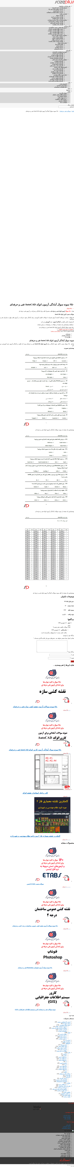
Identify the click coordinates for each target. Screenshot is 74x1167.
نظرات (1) (67, 337)
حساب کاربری (63, 93)
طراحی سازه (63, 14)
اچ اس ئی (67, 1040)
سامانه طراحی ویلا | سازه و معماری (57, 20)
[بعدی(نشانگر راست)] (71, 1166)
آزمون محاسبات (66, 1128)
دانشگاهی (67, 1043)
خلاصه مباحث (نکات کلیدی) (56, 41)
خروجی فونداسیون (58, 10)
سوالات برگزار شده (58, 36)
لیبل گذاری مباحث (62, 1090)
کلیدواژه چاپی (63, 84)
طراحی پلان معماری (57, 24)
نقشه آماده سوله (65, 1138)
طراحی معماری (62, 1029)
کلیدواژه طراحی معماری (56, 62)
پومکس (68, 1151)
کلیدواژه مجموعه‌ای (61, 1081)
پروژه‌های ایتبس (62, 1057)
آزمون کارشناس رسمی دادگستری (58, 27)
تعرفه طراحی (66, 1115)
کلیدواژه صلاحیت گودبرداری (55, 81)
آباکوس (65, 1054)
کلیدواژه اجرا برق (58, 70)
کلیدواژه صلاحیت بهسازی (56, 79)
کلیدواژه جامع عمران (57, 64)
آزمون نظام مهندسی (64, 1025)
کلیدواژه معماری (58, 61)
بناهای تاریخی (63, 1034)
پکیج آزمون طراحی (62, 85)
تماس (68, 91)
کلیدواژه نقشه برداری (57, 78)
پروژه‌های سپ (63, 1058)
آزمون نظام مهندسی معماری (55, 30)
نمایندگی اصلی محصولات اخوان (62, 1148)
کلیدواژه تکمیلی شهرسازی (56, 76)
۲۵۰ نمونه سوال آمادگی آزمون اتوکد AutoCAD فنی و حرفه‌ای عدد (56, 327)
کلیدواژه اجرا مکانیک (57, 73)
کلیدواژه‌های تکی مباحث (60, 67)
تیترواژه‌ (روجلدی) (62, 1087)
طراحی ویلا (67, 1133)
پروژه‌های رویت (63, 1084)
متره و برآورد (63, 1049)
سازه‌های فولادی (62, 1069)
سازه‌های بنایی (63, 1067)
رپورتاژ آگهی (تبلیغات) (61, 99)
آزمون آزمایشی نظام (57, 39)
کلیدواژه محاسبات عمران (56, 58)
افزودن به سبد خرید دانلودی (66, 329)
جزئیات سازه (59, 46)
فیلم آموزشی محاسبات (64, 1141)
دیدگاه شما (70, 652)
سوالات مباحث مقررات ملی (59, 35)
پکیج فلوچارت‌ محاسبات (60, 87)
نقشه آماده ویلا (59, 44)
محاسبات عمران (62, 1031)
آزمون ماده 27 (66, 1023)
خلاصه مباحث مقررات (64, 1145)
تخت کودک (67, 1150)
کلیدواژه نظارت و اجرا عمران (55, 56)
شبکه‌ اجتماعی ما (62, 96)
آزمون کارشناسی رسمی (63, 1022)
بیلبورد (65, 1055)
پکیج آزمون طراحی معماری (63, 1135)
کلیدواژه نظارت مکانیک (57, 71)
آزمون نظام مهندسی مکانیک (55, 33)
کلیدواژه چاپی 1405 (65, 1144)
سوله (65, 1072)
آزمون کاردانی (63, 1078)
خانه (73, 111)
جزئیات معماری (59, 47)
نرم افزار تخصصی (65, 1093)
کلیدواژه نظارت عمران (57, 55)
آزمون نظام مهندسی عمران (55, 29)
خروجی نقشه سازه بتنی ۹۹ (56, 9)
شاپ (69, 82)
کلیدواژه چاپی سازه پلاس (56, 65)
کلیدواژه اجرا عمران (57, 53)
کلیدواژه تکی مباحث (61, 1080)
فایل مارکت (67, 26)
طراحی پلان (67, 1118)
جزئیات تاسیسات (58, 49)
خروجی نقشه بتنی (65, 1153)
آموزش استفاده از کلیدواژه (60, 52)
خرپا (66, 1064)
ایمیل (72, 658)
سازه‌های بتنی (63, 1066)
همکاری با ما (63, 102)
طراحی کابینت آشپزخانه (56, 23)
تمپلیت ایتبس (63, 1063)
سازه (69, 1052)
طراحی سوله (59, 15)
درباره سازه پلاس (62, 97)
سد (66, 1070)
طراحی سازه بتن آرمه (57, 17)
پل (66, 1061)
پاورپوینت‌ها (64, 1044)
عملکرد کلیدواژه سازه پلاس (59, 59)
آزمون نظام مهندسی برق (56, 32)
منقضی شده (67, 1092)
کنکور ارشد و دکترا (62, 1048)
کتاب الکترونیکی (62, 1046)
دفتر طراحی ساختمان (64, 6)
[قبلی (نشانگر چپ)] (73, 1166)
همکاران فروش (63, 100)
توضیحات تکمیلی (66, 335)
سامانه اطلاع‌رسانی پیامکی (60, 94)
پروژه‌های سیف (63, 1060)
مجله (69, 88)
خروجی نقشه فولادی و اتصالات (55, 12)
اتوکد (69, 1032)
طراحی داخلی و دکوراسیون (55, 21)
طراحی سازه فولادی (57, 18)
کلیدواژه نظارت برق (58, 68)
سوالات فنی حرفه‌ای (65, 111)
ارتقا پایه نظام (66, 1041)
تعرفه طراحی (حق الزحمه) (59, 7)
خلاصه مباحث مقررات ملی (59, 1089)
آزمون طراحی (66, 1126)
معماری (68, 1083)
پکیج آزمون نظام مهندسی (60, 75)
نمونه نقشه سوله (62, 42)
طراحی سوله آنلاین (65, 1156)
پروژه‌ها (68, 90)
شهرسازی (67, 1075)
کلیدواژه (68, 50)
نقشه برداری (67, 1096)
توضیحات (68, 334)
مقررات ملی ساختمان (64, 1086)
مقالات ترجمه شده (62, 1051)
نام (72, 655)
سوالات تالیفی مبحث (57, 38)
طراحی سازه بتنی (65, 1155)
